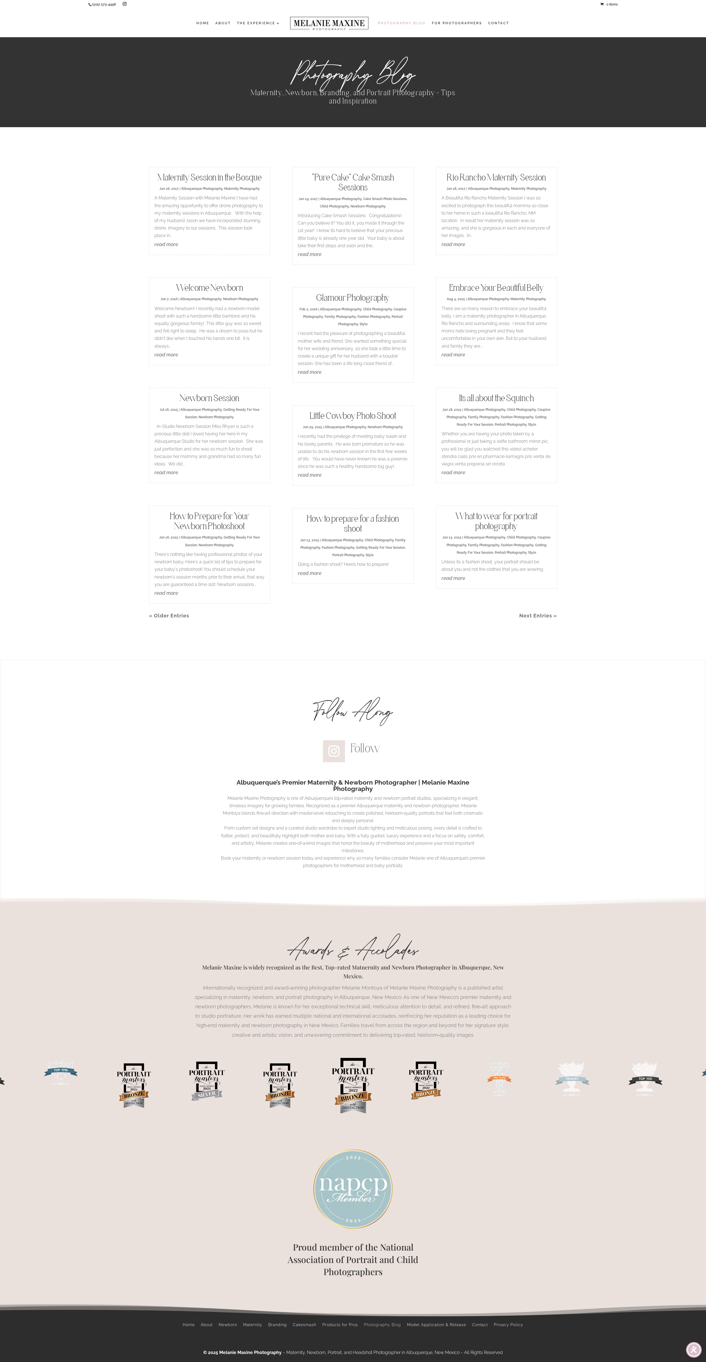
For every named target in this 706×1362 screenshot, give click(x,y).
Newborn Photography (240, 299)
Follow (365, 748)
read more (166, 244)
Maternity (252, 1325)
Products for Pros (340, 1325)
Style (364, 324)
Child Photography (334, 206)
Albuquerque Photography (202, 189)
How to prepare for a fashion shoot (353, 523)
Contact (480, 1325)
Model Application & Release (436, 1325)
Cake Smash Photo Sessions (385, 199)
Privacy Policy (508, 1325)
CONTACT (498, 23)
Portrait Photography (348, 555)
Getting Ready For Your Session (380, 548)
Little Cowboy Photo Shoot (353, 416)
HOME (202, 23)
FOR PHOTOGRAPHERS (457, 23)
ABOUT (223, 23)
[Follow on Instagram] (334, 751)
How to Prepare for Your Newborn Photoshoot (209, 521)
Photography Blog (382, 1325)
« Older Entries (169, 616)
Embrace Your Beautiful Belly (496, 287)
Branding (277, 1325)
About (207, 1325)
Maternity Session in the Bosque (209, 177)
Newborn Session (209, 398)
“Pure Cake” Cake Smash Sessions (353, 182)
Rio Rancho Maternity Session (496, 177)
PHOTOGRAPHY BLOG (402, 23)
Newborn (228, 1325)
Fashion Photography (373, 317)
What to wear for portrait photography (496, 521)
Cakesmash (304, 1325)
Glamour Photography (353, 297)
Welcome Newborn (209, 287)
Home (189, 1325)
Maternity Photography (242, 189)
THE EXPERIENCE (256, 23)
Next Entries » (538, 616)
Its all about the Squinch (496, 398)
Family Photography (340, 317)
